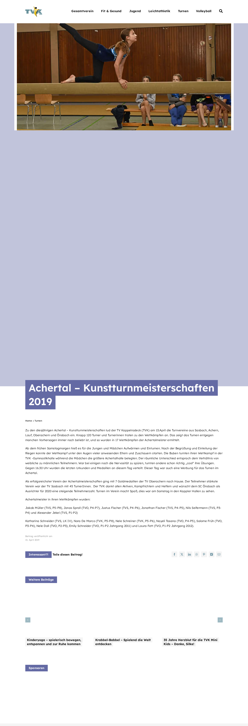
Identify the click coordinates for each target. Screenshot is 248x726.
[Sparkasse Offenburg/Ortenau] (144, 683)
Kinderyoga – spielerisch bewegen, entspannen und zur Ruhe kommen (54, 642)
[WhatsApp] (196, 554)
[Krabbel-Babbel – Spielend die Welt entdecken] (124, 591)
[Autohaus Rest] (93, 681)
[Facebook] (174, 554)
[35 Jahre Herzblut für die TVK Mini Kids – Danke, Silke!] (192, 591)
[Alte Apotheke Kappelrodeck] (42, 678)
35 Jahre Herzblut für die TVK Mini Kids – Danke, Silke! (190, 642)
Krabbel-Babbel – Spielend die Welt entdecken (123, 642)
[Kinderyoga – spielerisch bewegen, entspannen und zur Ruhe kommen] (55, 591)
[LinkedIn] (189, 554)
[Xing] (211, 554)
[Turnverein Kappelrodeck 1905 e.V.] (33, 7)
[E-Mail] (219, 554)
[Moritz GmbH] (195, 679)
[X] (182, 554)
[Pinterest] (204, 554)
